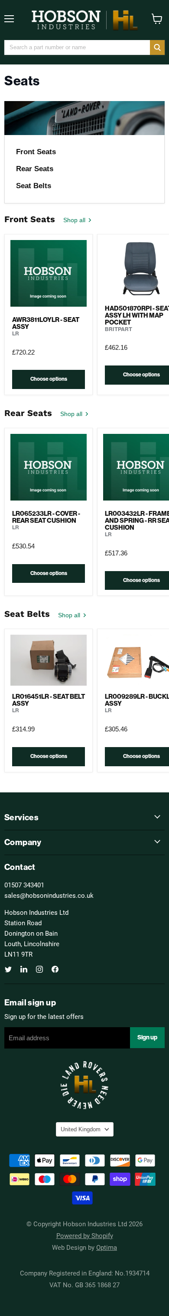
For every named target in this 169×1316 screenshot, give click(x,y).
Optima (106, 1247)
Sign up (147, 1037)
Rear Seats (34, 169)
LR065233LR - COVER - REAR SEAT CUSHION (46, 517)
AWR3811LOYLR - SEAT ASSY (45, 323)
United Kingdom (81, 1129)
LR (15, 333)
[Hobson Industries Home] (84, 20)
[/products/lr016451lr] (48, 660)
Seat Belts (33, 186)
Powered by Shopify (84, 1235)
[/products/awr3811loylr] (48, 274)
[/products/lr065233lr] (48, 468)
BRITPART (118, 329)
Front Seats (36, 152)
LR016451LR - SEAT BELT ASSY (48, 700)
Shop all (75, 220)
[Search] (157, 47)
